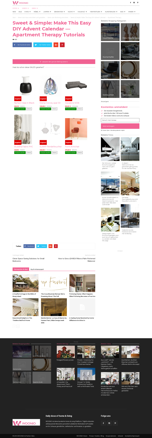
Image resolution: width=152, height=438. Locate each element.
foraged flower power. (65, 360)
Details (29, 109)
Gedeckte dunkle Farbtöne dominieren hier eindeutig (129, 231)
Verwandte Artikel (21, 269)
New (14, 12)
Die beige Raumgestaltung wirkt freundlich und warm (130, 199)
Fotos (15, 8)
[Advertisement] (54, 53)
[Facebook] (130, 2)
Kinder (130, 12)
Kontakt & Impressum (132, 436)
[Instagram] (134, 2)
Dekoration (58, 12)
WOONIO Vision (82, 436)
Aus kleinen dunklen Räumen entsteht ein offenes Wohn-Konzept (130, 362)
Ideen (34, 8)
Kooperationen (111, 436)
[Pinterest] (137, 2)
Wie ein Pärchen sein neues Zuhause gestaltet (129, 388)
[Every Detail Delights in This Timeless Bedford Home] (25, 307)
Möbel (36, 12)
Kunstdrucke (110, 12)
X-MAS (26, 12)
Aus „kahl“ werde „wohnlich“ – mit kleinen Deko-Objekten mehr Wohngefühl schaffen (109, 364)
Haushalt (81, 12)
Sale (20, 12)
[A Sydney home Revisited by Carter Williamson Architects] (82, 307)
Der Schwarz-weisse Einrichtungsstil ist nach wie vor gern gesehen (109, 165)
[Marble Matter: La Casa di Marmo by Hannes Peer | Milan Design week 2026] (54, 307)
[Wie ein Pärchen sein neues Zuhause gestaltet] (130, 378)
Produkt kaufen (20, 109)
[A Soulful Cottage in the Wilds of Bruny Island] (25, 283)
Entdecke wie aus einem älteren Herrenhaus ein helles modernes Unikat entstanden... (109, 390)
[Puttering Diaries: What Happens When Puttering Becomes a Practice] (82, 283)
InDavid (120, 436)
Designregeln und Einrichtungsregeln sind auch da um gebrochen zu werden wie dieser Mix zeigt (110, 237)
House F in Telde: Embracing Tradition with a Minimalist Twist (85, 384)
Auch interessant (37, 269)
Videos (24, 8)
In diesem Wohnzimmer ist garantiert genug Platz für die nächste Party (130, 165)
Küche (70, 12)
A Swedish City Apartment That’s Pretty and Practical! (64, 384)
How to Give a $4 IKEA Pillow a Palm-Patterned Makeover (76, 260)
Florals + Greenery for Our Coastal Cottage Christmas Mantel (85, 362)
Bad (121, 12)
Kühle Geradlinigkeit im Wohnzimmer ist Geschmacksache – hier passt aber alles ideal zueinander (110, 200)
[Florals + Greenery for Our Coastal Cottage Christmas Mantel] (86, 352)
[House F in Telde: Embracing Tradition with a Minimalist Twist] (86, 374)
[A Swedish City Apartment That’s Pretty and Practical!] (66, 374)
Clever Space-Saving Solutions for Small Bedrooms (28, 260)
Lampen (46, 12)
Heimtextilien (95, 12)
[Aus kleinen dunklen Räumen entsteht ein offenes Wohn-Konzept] (130, 352)
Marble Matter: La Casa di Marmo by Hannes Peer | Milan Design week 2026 (53, 320)
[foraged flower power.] (66, 352)
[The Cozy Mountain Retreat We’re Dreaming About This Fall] (54, 283)
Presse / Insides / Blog (96, 436)
